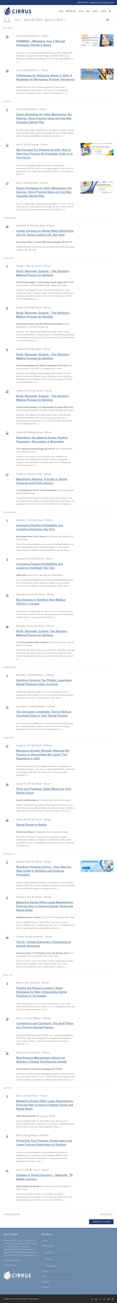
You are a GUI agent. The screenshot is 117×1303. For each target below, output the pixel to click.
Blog (44, 1276)
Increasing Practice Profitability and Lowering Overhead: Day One (39, 527)
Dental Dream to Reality (31, 824)
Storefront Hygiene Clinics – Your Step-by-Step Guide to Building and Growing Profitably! (44, 870)
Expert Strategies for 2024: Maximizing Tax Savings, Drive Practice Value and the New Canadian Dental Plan (44, 118)
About (45, 1240)
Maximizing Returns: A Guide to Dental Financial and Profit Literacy (41, 481)
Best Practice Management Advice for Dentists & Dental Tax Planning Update (41, 1059)
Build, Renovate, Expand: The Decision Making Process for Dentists (41, 633)
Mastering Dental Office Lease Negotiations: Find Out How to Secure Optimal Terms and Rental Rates (45, 906)
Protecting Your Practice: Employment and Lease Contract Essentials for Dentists (44, 1142)
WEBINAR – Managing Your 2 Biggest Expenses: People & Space (40, 43)
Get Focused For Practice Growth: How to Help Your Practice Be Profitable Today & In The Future (44, 153)
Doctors (49, 1259)
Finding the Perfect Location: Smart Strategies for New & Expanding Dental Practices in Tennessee (41, 992)
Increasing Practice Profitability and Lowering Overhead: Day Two (39, 566)
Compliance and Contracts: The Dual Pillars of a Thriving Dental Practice (44, 1025)
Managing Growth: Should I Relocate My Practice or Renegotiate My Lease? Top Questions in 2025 (42, 754)
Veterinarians (51, 1266)
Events (45, 1271)
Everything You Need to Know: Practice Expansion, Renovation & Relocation (42, 439)
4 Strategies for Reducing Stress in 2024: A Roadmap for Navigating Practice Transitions (45, 77)
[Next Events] (8, 20)
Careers (46, 1281)
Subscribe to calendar (101, 1222)
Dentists (49, 1252)
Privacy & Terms (10, 1265)
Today (17, 19)
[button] (110, 10)
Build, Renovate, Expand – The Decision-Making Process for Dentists (43, 273)
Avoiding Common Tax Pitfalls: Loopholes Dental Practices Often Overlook (44, 682)
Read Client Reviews (11, 1260)
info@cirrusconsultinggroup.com (102, 2)
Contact (46, 1287)
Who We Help (48, 1246)
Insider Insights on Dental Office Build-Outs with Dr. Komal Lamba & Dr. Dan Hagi (44, 233)
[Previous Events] (4, 20)
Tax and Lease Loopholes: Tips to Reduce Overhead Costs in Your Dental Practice (43, 713)
